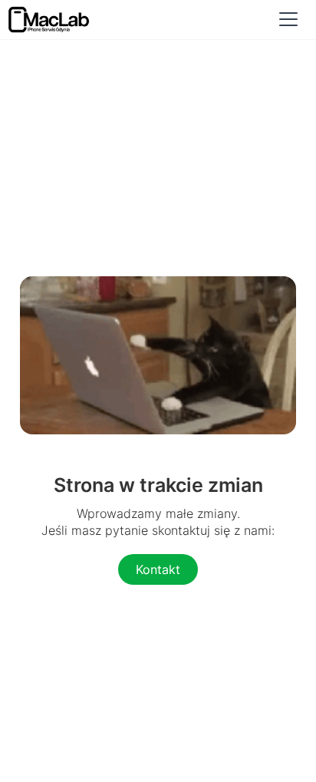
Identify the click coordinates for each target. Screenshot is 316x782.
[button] (288, 19)
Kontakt (158, 569)
